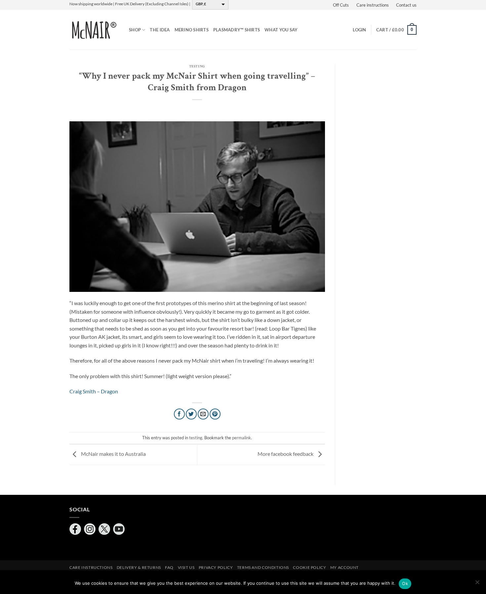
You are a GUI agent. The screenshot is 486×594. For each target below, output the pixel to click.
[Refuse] (477, 584)
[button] (359, 29)
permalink (241, 437)
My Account (344, 567)
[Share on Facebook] (179, 414)
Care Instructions (90, 567)
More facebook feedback (286, 454)
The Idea (160, 29)
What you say (281, 29)
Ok (405, 583)
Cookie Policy (309, 567)
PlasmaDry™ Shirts (236, 29)
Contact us (406, 5)
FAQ (169, 567)
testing (197, 66)
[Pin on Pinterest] (215, 414)
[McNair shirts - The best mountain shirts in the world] (94, 30)
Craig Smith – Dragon (93, 391)
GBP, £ (201, 4)
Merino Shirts (192, 29)
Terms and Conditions (263, 567)
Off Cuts (341, 5)
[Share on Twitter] (191, 414)
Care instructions (372, 5)
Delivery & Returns (139, 567)
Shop (135, 29)
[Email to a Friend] (203, 414)
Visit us (186, 567)
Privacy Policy (216, 567)
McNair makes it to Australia (113, 454)
